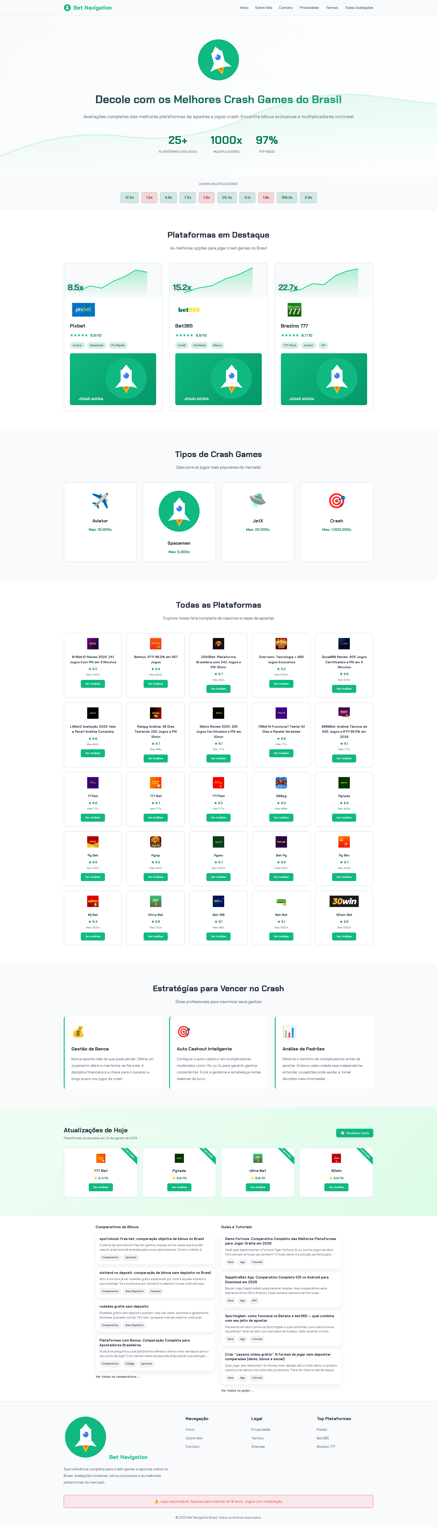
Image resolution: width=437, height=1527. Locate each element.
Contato (286, 7)
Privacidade (309, 7)
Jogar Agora (91, 398)
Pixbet (322, 1429)
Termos (332, 7)
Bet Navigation (92, 7)
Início (244, 7)
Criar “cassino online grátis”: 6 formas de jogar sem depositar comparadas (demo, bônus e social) (278, 1357)
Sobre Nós (263, 7)
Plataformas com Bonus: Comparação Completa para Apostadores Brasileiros (144, 1342)
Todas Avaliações (359, 7)
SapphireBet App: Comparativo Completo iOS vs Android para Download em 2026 (277, 1279)
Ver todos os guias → (237, 1390)
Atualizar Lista (355, 1133)
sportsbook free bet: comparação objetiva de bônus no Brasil (151, 1239)
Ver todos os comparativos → (118, 1377)
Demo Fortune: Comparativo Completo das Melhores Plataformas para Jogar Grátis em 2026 (280, 1241)
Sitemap (258, 1446)
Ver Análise (92, 684)
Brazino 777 (326, 1446)
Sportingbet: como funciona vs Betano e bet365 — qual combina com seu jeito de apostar (279, 1318)
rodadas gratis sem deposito (124, 1306)
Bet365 (323, 1438)
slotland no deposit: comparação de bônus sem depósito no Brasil (155, 1272)
